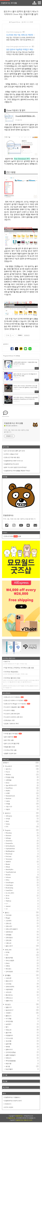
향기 (21, 1027)
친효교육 (21, 940)
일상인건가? (21, 1010)
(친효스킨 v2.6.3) (27, 1120)
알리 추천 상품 (9, 740)
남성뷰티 (21, 1024)
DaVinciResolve (21, 846)
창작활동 (21, 975)
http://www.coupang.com (14, 32)
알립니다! (21, 1007)
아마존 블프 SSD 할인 (12, 733)
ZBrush (21, 867)
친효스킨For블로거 (21, 929)
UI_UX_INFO (21, 893)
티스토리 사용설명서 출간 (14, 707)
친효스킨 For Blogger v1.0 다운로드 (17, 704)
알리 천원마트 (10, 737)
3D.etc (21, 898)
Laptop (21, 801)
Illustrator (21, 835)
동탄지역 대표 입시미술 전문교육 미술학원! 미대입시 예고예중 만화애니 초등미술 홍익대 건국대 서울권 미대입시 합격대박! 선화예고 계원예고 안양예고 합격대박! (20, 53)
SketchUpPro (21, 869)
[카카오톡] (21, 349)
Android (21, 906)
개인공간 (21, 1004)
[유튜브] (21, 525)
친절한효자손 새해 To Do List (13, 461)
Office (21, 880)
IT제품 (21, 804)
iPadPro (21, 790)
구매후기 (21, 1013)
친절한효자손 (19, 1116)
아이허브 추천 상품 (10, 750)
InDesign (21, 838)
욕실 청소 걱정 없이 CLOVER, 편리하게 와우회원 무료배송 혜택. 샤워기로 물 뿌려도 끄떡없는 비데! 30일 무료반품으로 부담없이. (20, 39)
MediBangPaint (21, 851)
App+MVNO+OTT (21, 785)
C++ (21, 903)
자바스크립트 (21, 960)
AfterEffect (21, 841)
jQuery (21, 963)
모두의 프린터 (8, 1107)
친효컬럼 (21, 934)
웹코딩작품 (21, 957)
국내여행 (21, 1041)
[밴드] (30, 349)
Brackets (21, 874)
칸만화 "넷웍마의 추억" (11, 723)
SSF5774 (15, 663)
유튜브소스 (21, 998)
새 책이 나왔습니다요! (11, 454)
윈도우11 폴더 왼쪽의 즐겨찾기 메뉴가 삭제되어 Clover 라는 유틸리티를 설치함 (21, 14)
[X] (16, 349)
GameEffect (21, 890)
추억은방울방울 (21, 1061)
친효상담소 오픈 (9, 720)
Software (21, 877)
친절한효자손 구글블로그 (12, 1097)
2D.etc (21, 895)
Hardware (21, 798)
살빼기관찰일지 (21, 1055)
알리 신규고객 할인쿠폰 (11, 743)
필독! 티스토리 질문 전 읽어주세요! (15, 467)
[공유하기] (10, 335)
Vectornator (21, 859)
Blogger (21, 918)
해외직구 (21, 813)
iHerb (21, 821)
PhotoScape (21, 854)
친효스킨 (21, 923)
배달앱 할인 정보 (9, 747)
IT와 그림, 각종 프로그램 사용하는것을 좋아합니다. (16, 431)
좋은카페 (21, 1032)
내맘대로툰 (21, 989)
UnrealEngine (21, 882)
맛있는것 (21, 1030)
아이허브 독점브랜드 (15, 673)
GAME (21, 793)
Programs (21, 830)
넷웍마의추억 (21, 986)
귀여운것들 (21, 1021)
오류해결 (21, 780)
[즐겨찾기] (6, 525)
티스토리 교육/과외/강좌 (12, 713)
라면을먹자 (21, 1035)
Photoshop (21, 833)
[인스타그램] (13, 525)
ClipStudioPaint (21, 848)
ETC (21, 826)
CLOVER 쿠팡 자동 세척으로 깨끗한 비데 (20, 35)
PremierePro (21, 843)
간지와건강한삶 (21, 1052)
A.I (21, 909)
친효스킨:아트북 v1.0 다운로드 (15, 700)
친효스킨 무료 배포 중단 (12, 457)
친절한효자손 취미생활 (9, 3)
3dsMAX (21, 861)
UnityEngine (21, 885)
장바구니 (21, 769)
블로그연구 (21, 946)
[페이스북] (12, 349)
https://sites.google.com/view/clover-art (18, 46)
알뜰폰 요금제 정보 (10, 753)
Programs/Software (15, 22)
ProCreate (21, 856)
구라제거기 (7, 1104)
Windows (21, 774)
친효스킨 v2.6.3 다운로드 (13, 697)
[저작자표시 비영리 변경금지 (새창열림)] (27, 335)
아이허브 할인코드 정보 (21, 680)
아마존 (21, 818)
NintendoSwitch (21, 796)
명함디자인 (21, 1000)
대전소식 (21, 1058)
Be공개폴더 (21, 1069)
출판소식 (21, 1016)
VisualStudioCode (21, 872)
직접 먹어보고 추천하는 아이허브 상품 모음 (19, 668)
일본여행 (21, 1044)
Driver (21, 783)
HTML (21, 952)
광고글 (21, 1066)
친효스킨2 (21, 926)
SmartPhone (21, 788)
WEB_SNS (21, 950)
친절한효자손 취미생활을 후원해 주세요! (17, 470)
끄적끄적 (21, 992)
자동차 (21, 809)
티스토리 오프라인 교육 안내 (13, 717)
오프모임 (21, 984)
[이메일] (35, 525)
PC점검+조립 (21, 777)
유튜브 (21, 966)
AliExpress (21, 816)
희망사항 (21, 1063)
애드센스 (21, 969)
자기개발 (21, 1018)
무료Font (21, 901)
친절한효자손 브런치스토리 (13, 1100)
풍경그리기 (21, 981)
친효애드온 (21, 932)
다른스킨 (21, 943)
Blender (21, 864)
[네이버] (25, 349)
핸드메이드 (21, 995)
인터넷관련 (21, 971)
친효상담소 (21, 937)
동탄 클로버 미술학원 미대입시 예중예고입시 (20, 49)
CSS (21, 955)
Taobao (21, 824)
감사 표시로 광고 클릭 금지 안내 (14, 451)
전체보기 (20, 762)
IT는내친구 (21, 766)
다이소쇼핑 (21, 1038)
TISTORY (21, 915)
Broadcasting (21, 888)
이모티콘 (21, 978)
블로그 (21, 912)
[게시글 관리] (13, 335)
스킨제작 (21, 920)
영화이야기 (21, 1049)
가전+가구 (21, 806)
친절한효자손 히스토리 (11, 464)
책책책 (21, 1046)
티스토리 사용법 (9, 710)
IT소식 (21, 772)
